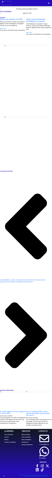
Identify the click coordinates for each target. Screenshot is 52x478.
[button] (48, 3)
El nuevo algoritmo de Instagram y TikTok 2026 (13, 412)
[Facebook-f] (37, 466)
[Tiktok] (42, 469)
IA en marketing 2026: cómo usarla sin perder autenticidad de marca (38, 413)
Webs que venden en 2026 (11, 19)
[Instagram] (42, 466)
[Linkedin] (37, 469)
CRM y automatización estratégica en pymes (35, 20)
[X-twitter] (47, 466)
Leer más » (3, 28)
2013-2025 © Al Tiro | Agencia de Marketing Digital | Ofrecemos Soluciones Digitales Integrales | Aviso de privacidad (33, 476)
